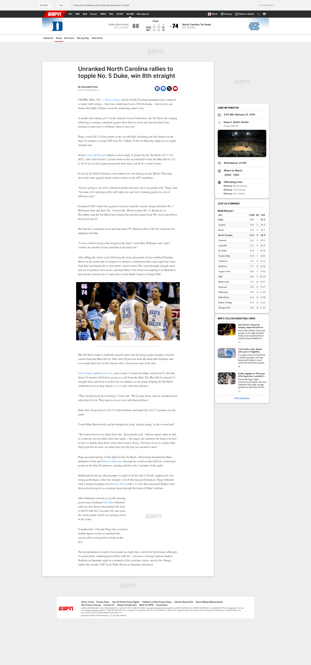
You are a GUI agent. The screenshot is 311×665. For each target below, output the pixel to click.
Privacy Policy (102, 602)
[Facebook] (157, 88)
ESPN (54, 14)
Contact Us (109, 605)
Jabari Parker (85, 373)
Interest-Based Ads (183, 602)
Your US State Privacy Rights (126, 602)
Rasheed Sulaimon (112, 461)
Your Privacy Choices (91, 605)
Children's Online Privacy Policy (157, 602)
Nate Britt (108, 502)
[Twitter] (169, 88)
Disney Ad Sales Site (127, 605)
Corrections (162, 605)
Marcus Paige (112, 99)
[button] (258, 14)
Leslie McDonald (96, 155)
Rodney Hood (118, 484)
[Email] (175, 88)
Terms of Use (87, 602)
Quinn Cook (106, 373)
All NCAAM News (242, 398)
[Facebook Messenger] (163, 88)
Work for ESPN (146, 605)
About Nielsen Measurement (209, 602)
